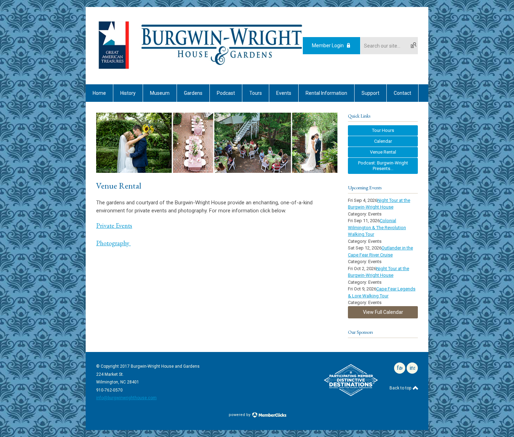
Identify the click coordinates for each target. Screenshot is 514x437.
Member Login (328, 45)
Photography (113, 243)
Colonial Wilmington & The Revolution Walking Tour (377, 227)
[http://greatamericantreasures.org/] (113, 69)
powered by (240, 415)
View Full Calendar (383, 312)
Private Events (114, 225)
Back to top (401, 388)
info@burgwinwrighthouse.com (126, 397)
